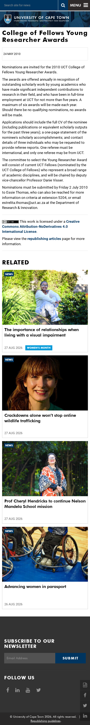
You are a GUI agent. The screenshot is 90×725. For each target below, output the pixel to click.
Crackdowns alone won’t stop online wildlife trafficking (40, 418)
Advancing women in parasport (35, 586)
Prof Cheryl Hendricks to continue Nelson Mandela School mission (45, 503)
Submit (70, 658)
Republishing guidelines (45, 720)
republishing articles (44, 239)
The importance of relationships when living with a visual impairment (41, 332)
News (9, 274)
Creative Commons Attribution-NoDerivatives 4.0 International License (41, 226)
